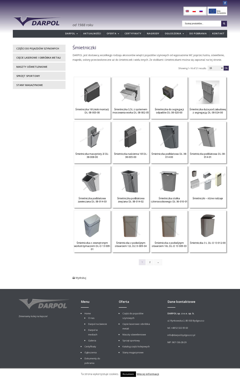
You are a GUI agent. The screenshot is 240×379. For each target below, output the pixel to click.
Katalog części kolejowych (136, 346)
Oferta (111, 33)
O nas (91, 318)
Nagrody (153, 33)
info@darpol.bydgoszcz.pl (181, 335)
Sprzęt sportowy (28, 76)
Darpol (70, 33)
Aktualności (92, 33)
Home (88, 313)
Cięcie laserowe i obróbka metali (38, 57)
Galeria (92, 340)
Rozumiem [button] (128, 374)
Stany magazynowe (29, 85)
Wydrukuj (80, 277)
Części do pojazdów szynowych (37, 48)
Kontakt (218, 33)
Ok (226, 68)
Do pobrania (198, 33)
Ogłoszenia (173, 33)
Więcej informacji (148, 374)
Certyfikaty (133, 33)
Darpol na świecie (97, 324)
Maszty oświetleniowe (31, 66)
